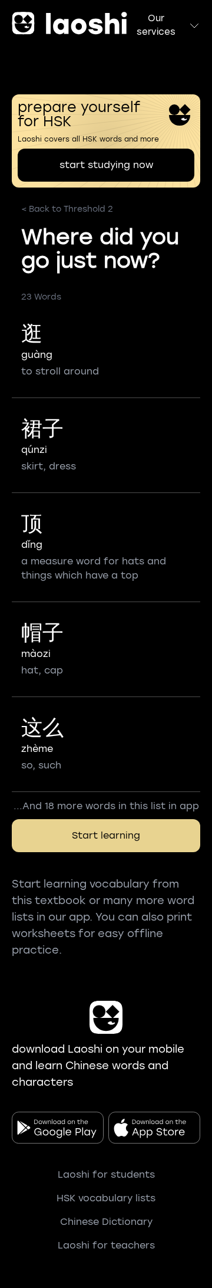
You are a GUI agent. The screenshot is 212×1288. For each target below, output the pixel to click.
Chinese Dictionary (106, 1221)
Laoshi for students (106, 1174)
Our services (156, 25)
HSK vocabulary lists (106, 1198)
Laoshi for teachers (106, 1245)
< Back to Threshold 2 (67, 209)
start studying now (106, 164)
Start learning (106, 835)
